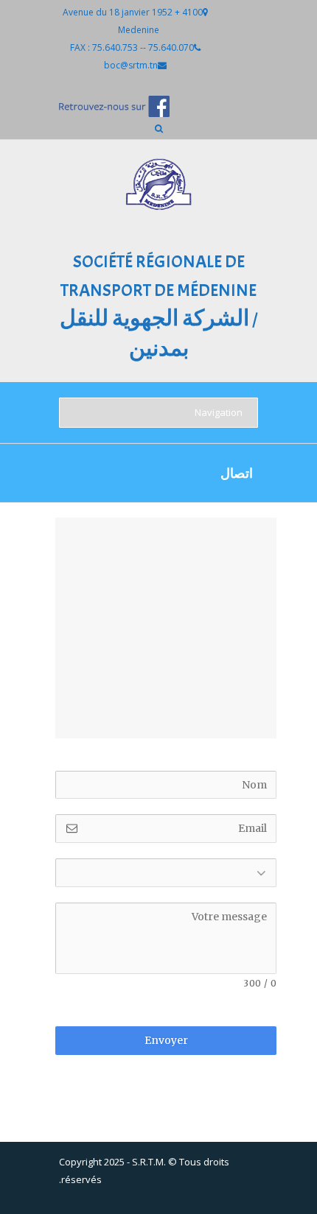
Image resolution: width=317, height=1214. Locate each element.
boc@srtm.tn (131, 65)
